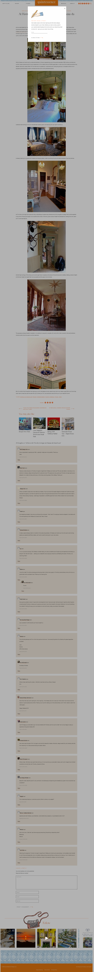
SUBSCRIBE (35, 37)
